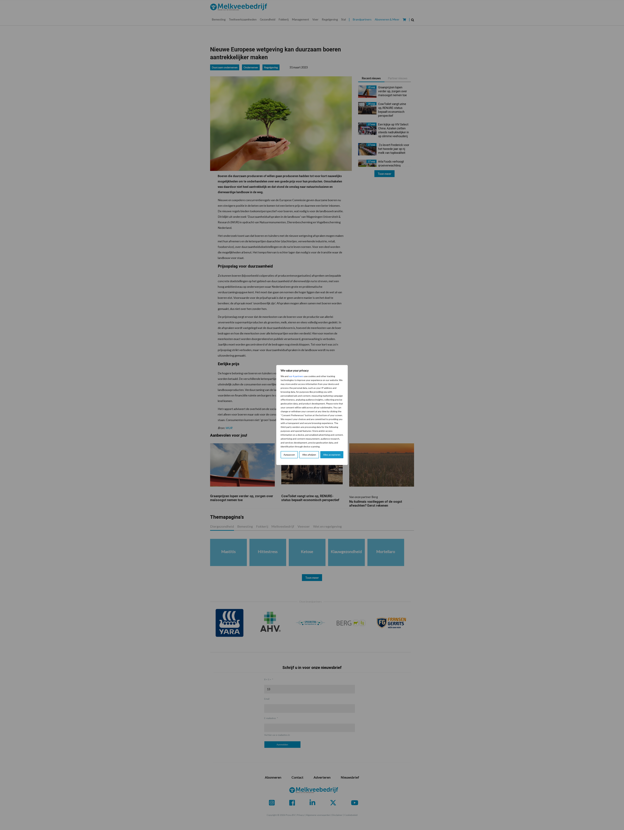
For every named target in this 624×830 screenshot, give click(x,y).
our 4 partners (296, 376)
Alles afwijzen (309, 454)
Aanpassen (289, 454)
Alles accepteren (331, 454)
